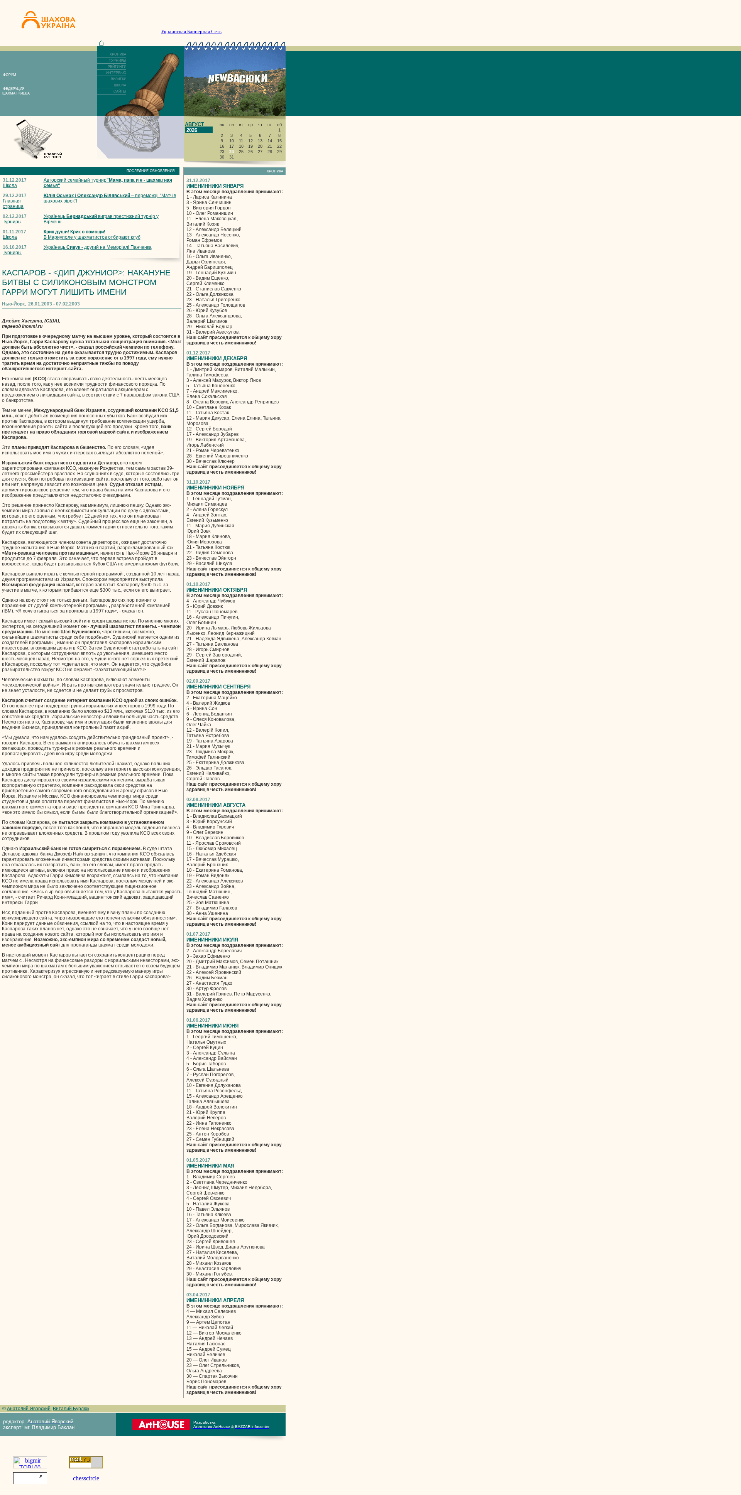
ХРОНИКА (118, 54)
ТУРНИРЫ (117, 60)
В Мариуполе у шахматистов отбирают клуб (92, 234)
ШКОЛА (120, 85)
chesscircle (86, 1478)
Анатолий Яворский (29, 1408)
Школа (10, 185)
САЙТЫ (119, 91)
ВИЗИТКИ (118, 79)
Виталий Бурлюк (71, 1408)
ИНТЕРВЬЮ (116, 73)
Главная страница (13, 203)
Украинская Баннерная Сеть (191, 31)
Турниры (12, 221)
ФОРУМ (9, 75)
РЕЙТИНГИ (117, 67)
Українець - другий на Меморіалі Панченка (98, 247)
